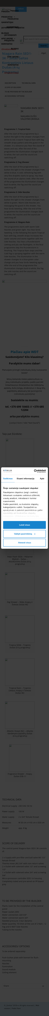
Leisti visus (24, 525)
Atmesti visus (24, 542)
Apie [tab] (42, 478)
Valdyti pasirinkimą (23, 534)
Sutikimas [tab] (8, 478)
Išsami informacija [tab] (25, 478)
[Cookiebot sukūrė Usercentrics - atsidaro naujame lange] (34, 471)
